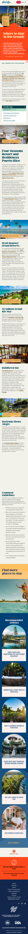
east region (9, 100)
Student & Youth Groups (14, 889)
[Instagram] (22, 903)
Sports (14, 887)
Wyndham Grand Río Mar (16, 317)
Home (3, 63)
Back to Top (14, 854)
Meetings (14, 885)
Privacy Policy (9, 932)
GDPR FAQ (14, 932)
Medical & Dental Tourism (14, 897)
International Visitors (13, 899)
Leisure (14, 883)
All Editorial (8, 63)
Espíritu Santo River (8, 178)
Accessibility (19, 932)
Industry (14, 895)
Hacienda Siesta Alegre (9, 120)
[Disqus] (14, 474)
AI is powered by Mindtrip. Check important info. (14, 927)
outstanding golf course (11, 199)
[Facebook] (19, 903)
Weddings (14, 893)
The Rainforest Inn (7, 370)
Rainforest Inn (7, 118)
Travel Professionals (14, 891)
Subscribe (13, 606)
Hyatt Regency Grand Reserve (11, 113)
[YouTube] (25, 903)
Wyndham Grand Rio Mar (9, 115)
